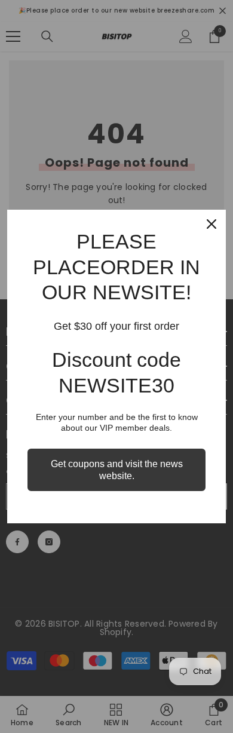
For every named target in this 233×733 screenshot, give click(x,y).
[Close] (211, 224)
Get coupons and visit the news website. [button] (117, 469)
